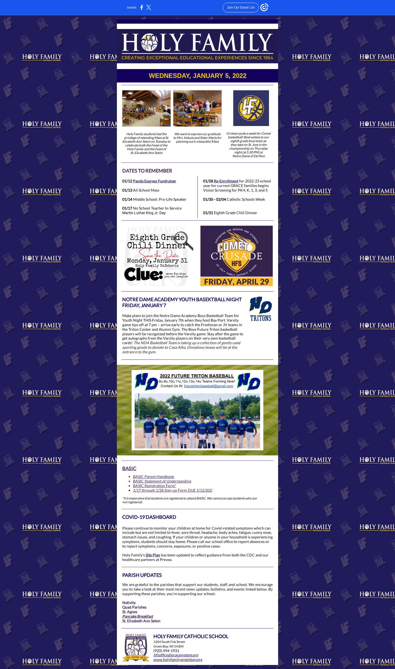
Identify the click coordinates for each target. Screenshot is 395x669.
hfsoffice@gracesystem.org (175, 655)
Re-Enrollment (226, 181)
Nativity (129, 602)
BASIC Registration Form (154, 485)
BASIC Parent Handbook (153, 476)
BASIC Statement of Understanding (162, 481)
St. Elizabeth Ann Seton (141, 620)
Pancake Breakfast (137, 616)
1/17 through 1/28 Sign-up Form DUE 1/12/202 (172, 490)
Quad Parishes (134, 607)
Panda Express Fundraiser (154, 181)
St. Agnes (129, 611)
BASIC (129, 468)
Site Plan (153, 555)
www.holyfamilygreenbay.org (177, 659)
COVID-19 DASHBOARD (149, 517)
